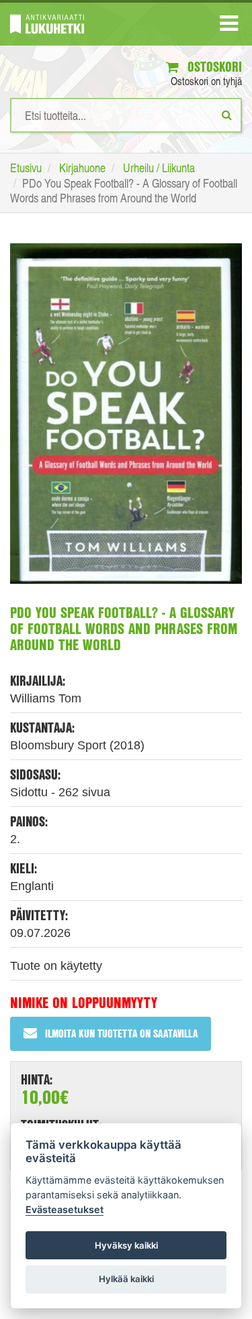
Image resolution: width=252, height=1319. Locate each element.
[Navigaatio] (229, 26)
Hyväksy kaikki (126, 1245)
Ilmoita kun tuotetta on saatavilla (121, 1033)
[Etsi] (227, 114)
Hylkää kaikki (126, 1278)
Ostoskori (213, 67)
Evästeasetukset (64, 1209)
